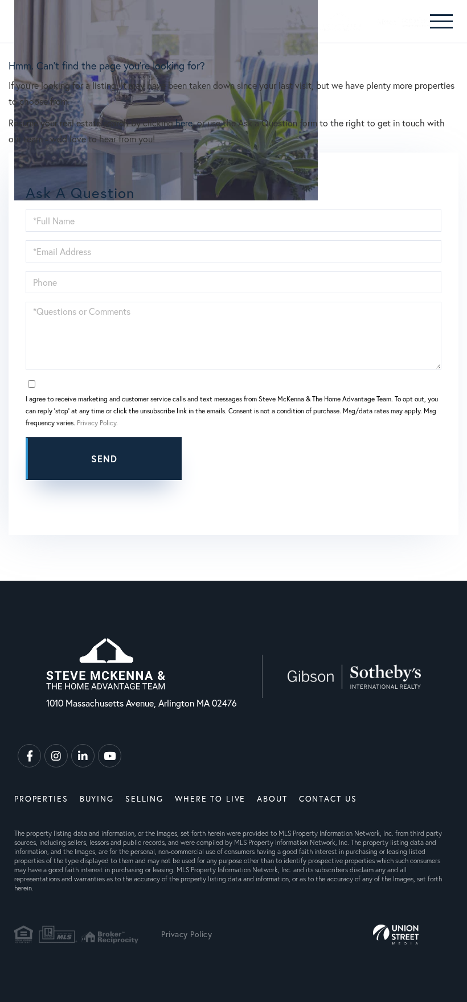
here (183, 123)
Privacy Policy (96, 422)
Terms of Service (283, 491)
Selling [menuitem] (144, 798)
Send (104, 459)
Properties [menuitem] (41, 798)
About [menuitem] (272, 798)
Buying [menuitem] (97, 798)
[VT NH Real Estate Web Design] (396, 934)
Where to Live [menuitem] (210, 798)
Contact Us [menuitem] (328, 798)
